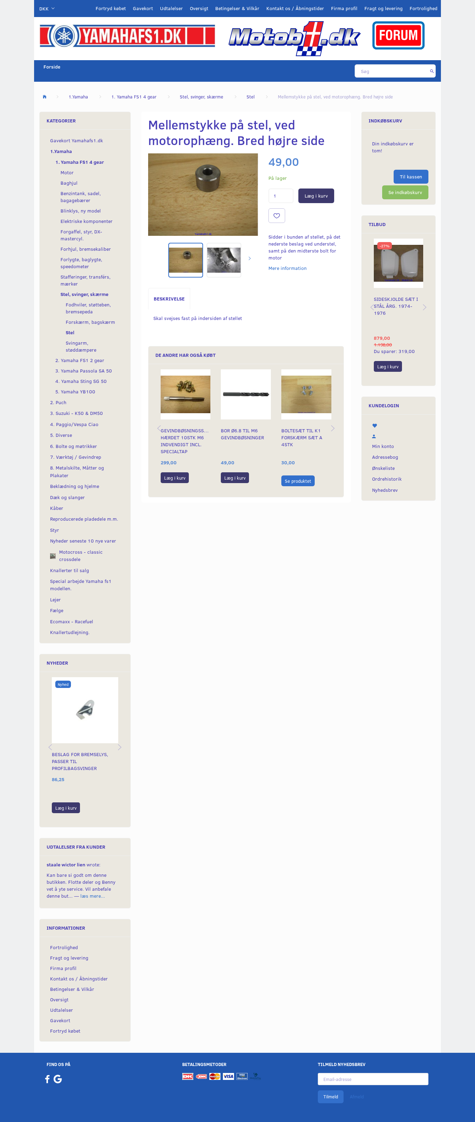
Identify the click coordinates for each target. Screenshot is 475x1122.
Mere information (287, 268)
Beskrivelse (169, 298)
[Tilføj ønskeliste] (276, 215)
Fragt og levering (383, 8)
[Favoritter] (398, 425)
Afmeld (357, 1096)
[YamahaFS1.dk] (127, 35)
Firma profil (344, 8)
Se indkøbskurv (405, 192)
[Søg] (432, 70)
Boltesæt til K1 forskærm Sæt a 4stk (301, 437)
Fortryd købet (111, 8)
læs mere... (92, 895)
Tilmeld (330, 1096)
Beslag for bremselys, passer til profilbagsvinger (80, 761)
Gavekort (143, 8)
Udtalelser (171, 8)
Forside (52, 66)
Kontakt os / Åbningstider (295, 8)
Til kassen (411, 176)
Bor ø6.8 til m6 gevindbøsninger (242, 434)
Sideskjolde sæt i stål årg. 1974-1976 (396, 306)
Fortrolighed (423, 8)
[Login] (398, 435)
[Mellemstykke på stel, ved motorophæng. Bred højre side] (203, 194)
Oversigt (199, 8)
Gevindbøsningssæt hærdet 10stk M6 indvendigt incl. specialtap (186, 441)
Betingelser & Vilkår (237, 8)
